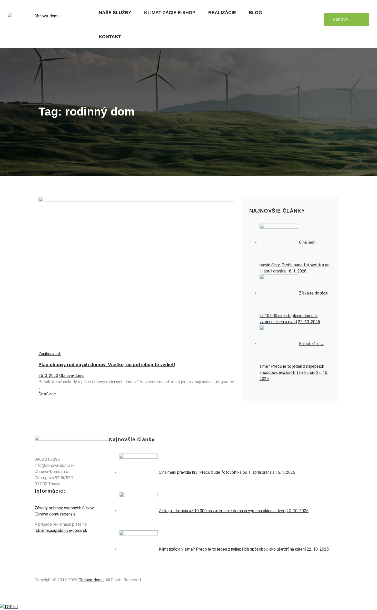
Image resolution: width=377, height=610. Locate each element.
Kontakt (110, 36)
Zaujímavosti (49, 353)
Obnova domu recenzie (55, 514)
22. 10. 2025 (309, 321)
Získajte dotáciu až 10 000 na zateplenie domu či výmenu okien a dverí (222, 510)
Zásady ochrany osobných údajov (64, 508)
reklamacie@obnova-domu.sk (61, 530)
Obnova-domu (71, 375)
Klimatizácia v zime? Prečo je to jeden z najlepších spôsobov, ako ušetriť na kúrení (232, 549)
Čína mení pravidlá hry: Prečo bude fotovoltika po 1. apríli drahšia (216, 472)
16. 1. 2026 (296, 271)
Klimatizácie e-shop (169, 12)
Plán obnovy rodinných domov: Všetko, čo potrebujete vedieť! (106, 364)
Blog (255, 12)
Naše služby (115, 12)
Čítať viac (47, 394)
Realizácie (222, 12)
